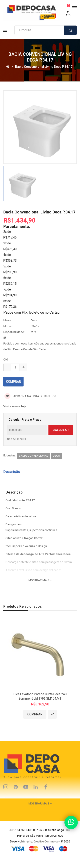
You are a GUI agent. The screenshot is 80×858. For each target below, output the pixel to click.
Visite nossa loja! (15, 406)
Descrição (11, 472)
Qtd (5, 359)
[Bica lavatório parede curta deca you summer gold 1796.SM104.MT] (40, 653)
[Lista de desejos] (52, 714)
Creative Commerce (46, 841)
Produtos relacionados (22, 606)
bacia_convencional (33, 455)
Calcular (60, 430)
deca (56, 455)
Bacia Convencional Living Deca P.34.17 (43, 66)
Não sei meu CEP (17, 439)
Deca (34, 320)
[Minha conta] (68, 15)
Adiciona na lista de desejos (34, 396)
